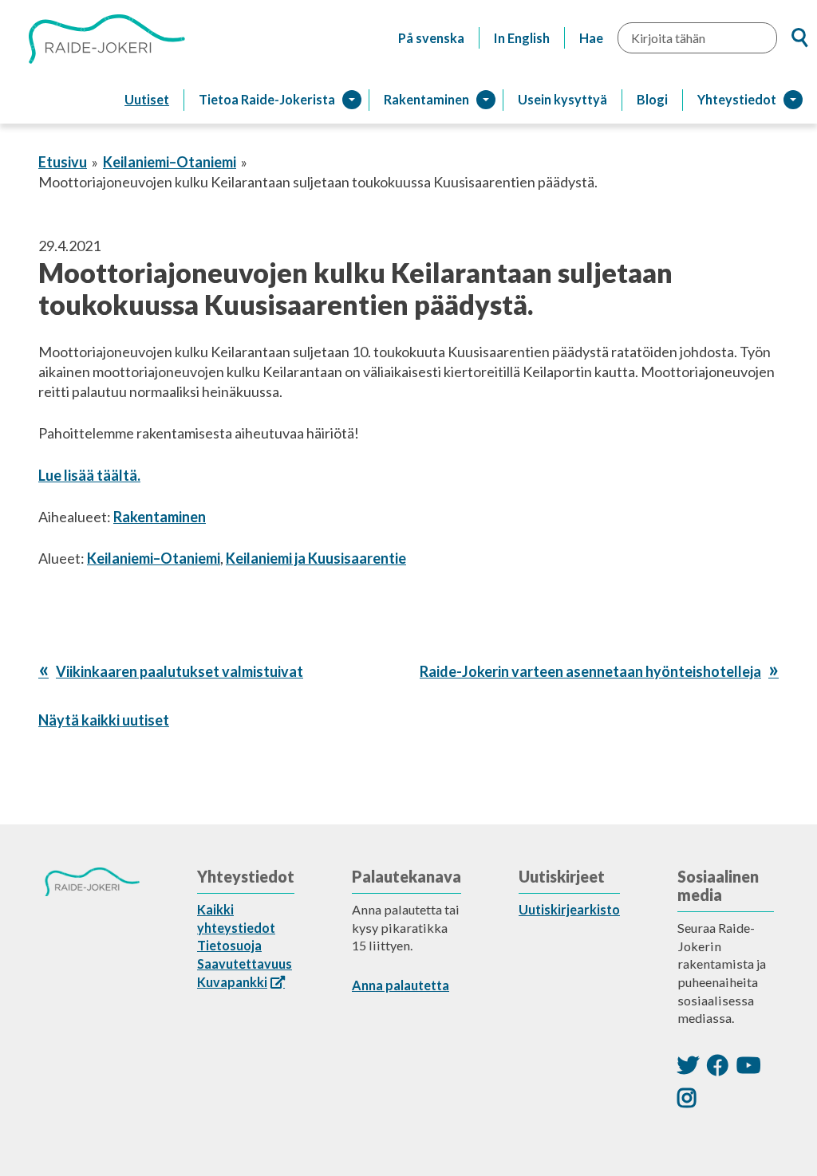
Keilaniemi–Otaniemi (169, 162)
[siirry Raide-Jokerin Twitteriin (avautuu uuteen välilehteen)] (688, 1065)
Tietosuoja (229, 945)
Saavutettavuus (244, 963)
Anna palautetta (400, 985)
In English (522, 37)
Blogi (652, 99)
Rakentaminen (159, 516)
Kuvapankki (232, 981)
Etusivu (62, 162)
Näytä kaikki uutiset (103, 720)
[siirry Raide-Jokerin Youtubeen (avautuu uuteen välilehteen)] (748, 1065)
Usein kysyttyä (562, 99)
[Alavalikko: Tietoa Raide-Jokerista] (351, 99)
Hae (591, 37)
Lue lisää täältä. (89, 475)
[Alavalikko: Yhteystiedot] (793, 99)
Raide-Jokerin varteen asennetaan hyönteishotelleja (590, 671)
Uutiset (146, 99)
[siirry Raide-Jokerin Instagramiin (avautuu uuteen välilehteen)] (687, 1097)
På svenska (431, 37)
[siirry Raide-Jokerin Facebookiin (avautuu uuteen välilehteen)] (717, 1065)
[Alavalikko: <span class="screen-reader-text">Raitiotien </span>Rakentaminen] (485, 99)
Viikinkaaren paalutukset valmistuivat (179, 671)
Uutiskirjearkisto (569, 909)
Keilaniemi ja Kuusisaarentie (316, 558)
